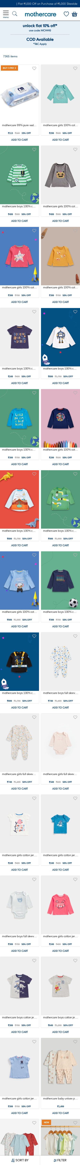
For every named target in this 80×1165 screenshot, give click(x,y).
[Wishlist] (66, 14)
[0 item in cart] (74, 14)
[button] (34, 68)
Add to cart (19, 139)
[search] (14, 14)
